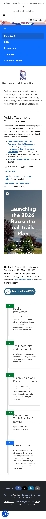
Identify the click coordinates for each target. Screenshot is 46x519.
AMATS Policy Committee (18, 159)
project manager (23, 279)
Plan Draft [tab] (9, 36)
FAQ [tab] (6, 42)
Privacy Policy (9, 502)
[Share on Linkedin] (31, 488)
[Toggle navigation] (5, 28)
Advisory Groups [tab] (13, 60)
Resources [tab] (10, 48)
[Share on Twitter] (25, 488)
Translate (37, 20)
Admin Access (21, 504)
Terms (12, 504)
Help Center (32, 504)
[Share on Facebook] (18, 488)
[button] (5, 513)
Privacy (37, 502)
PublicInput (17, 495)
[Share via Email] (37, 488)
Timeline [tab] (9, 54)
